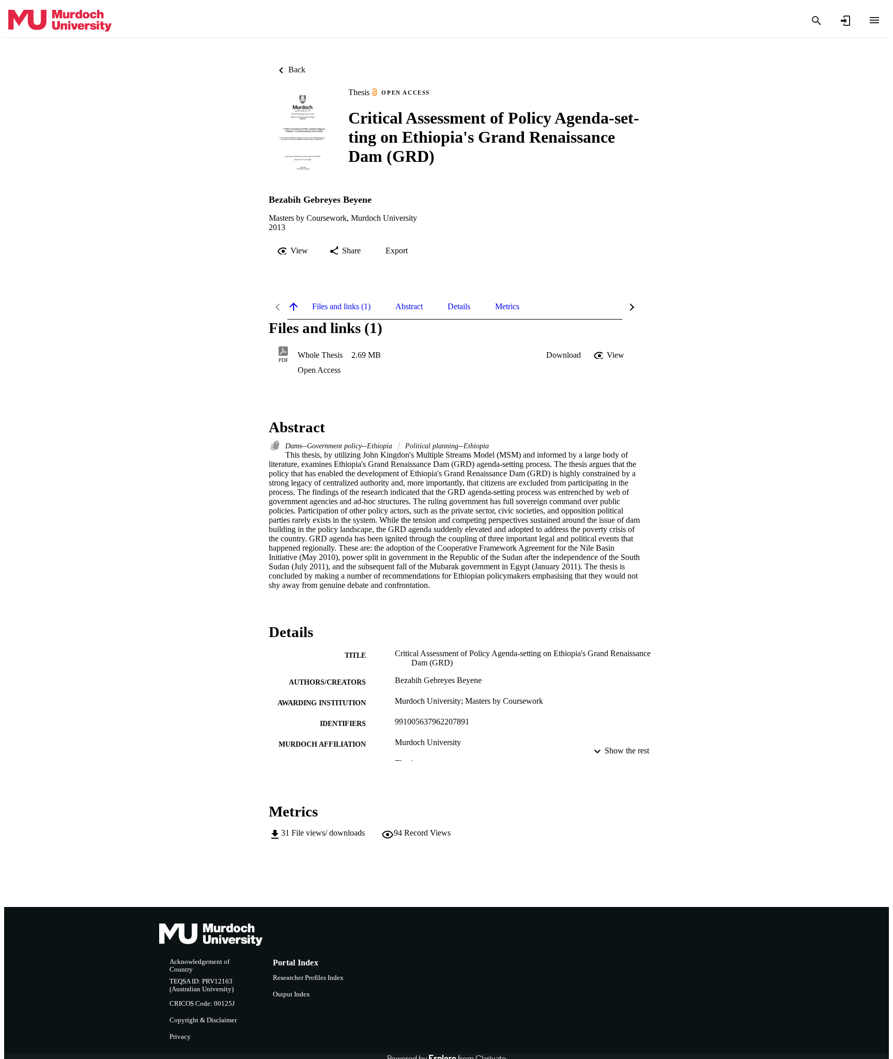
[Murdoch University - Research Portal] (60, 21)
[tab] (341, 306)
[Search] (816, 20)
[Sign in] (845, 20)
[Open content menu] (874, 20)
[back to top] (293, 306)
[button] (563, 355)
